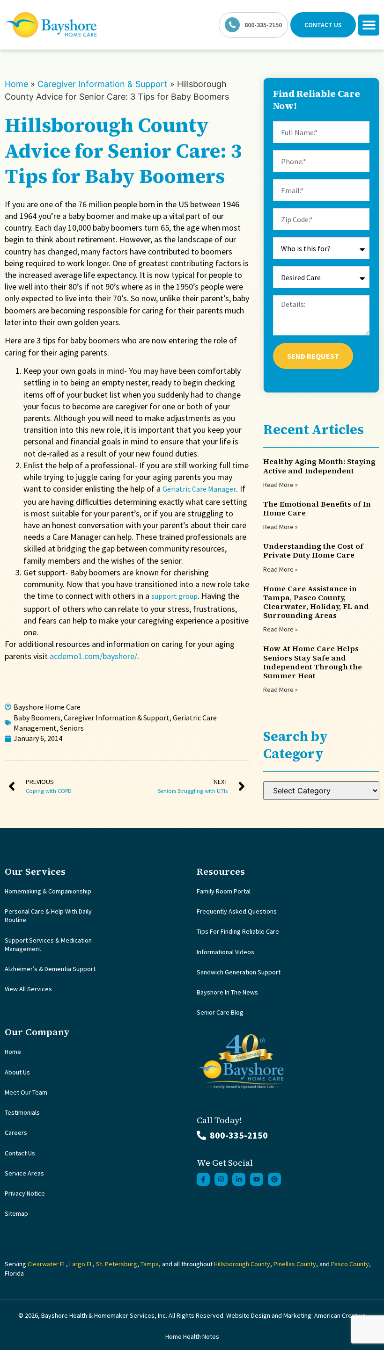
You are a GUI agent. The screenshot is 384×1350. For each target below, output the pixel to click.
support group (174, 596)
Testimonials (22, 1112)
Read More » (280, 484)
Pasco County (350, 1264)
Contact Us (20, 1153)
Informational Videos (225, 952)
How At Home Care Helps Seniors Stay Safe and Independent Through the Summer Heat (312, 662)
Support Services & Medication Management (48, 944)
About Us (17, 1072)
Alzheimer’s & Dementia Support (50, 969)
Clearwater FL (47, 1264)
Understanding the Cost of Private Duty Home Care (313, 550)
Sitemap (16, 1213)
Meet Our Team (26, 1092)
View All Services (28, 989)
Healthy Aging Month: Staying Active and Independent (319, 465)
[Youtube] (256, 1179)
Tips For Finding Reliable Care (238, 931)
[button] (368, 25)
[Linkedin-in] (238, 1179)
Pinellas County (294, 1264)
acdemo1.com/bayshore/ (93, 656)
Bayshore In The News (227, 992)
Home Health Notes (192, 1336)
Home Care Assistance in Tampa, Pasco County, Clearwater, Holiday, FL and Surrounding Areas (316, 602)
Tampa (149, 1264)
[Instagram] (221, 1179)
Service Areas (24, 1173)
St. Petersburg (116, 1264)
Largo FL (81, 1264)
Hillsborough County (242, 1264)
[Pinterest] (274, 1179)
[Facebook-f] (203, 1179)
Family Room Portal (224, 891)
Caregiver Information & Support (102, 84)
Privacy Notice (25, 1193)
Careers (16, 1132)
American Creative (340, 1315)
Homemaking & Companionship (48, 891)
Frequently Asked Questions (237, 911)
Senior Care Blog (220, 1012)
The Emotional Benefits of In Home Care (317, 508)
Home (16, 84)
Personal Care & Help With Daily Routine (48, 915)
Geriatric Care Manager (199, 489)
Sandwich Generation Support (239, 972)
